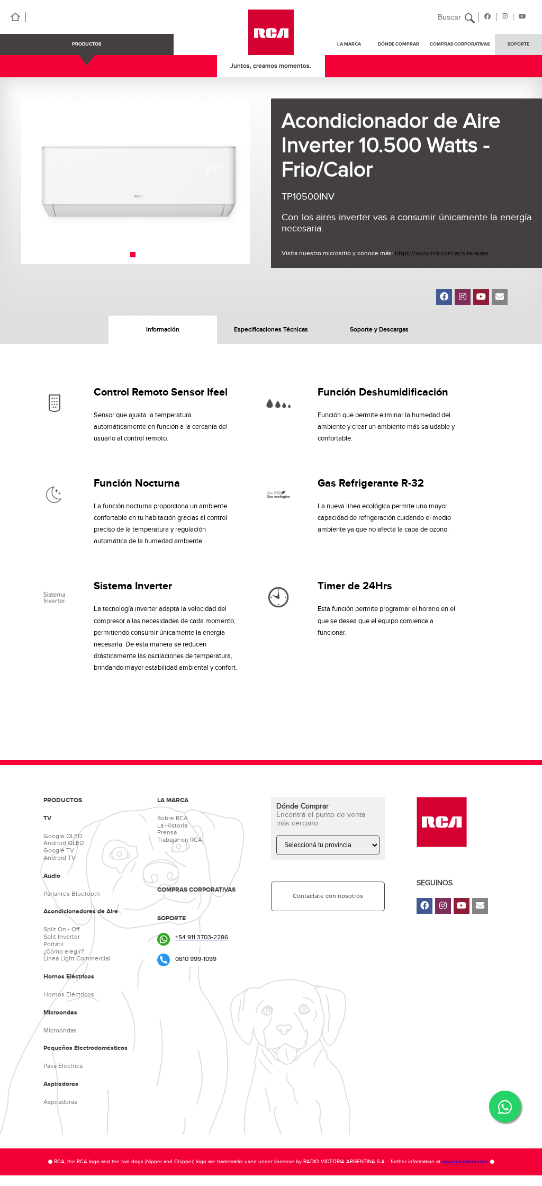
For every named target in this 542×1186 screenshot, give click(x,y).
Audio (51, 876)
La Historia (172, 825)
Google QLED (62, 836)
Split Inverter (61, 936)
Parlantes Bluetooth (71, 893)
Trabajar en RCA (179, 839)
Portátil (53, 944)
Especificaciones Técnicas (271, 329)
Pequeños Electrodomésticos (85, 1048)
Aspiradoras (60, 1084)
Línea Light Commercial (76, 958)
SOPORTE (518, 44)
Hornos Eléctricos (68, 977)
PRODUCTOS (86, 44)
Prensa (167, 832)
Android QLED (63, 843)
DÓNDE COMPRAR (398, 44)
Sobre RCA (172, 818)
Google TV (58, 850)
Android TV (59, 857)
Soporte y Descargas (379, 329)
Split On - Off (61, 929)
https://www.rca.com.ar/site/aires (442, 253)
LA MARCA (172, 800)
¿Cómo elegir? (63, 951)
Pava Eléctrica (63, 1066)
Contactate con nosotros (328, 896)
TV (47, 818)
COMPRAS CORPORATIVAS (460, 44)
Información (162, 329)
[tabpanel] (135, 183)
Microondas (60, 1013)
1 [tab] (133, 254)
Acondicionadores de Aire (80, 911)
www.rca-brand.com (464, 1161)
